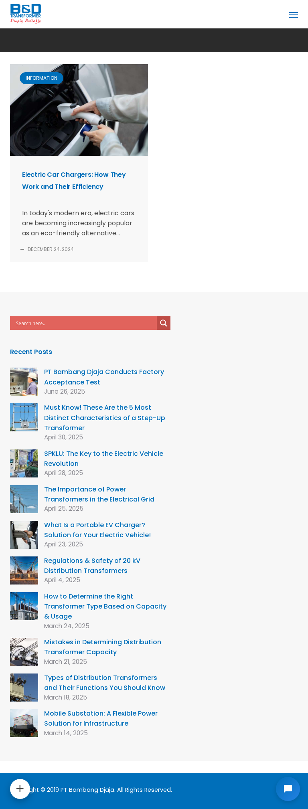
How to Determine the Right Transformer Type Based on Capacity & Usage (105, 606)
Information (41, 78)
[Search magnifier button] (163, 323)
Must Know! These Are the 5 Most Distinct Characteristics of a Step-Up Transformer (104, 418)
